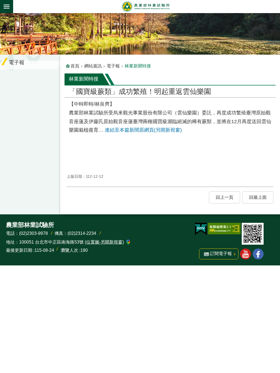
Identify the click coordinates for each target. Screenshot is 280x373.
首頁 (75, 66)
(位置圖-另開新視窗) (104, 242)
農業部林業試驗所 (145, 6)
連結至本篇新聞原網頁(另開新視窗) (143, 130)
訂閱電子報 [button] (221, 253)
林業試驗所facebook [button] (258, 253)
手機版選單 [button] (6, 6)
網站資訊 (93, 66)
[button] (224, 197)
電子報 (113, 66)
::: (4, 17)
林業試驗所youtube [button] (245, 253)
